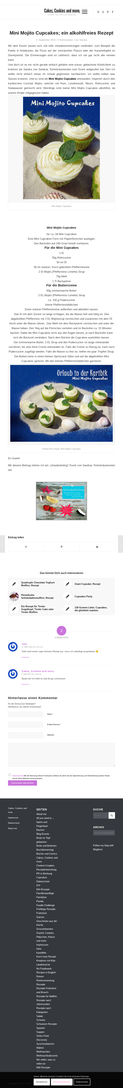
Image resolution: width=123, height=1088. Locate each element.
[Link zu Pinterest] (107, 12)
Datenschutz (17, 776)
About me (12, 828)
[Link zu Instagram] (98, 12)
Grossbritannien (44, 929)
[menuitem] (78, 12)
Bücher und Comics (46, 853)
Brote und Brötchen (46, 845)
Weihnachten (43, 1051)
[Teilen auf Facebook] (26, 547)
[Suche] (78, 12)
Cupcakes (41, 877)
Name (50, 714)
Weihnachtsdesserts (47, 1055)
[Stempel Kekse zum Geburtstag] (2, 544)
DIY (38, 885)
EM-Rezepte (43, 889)
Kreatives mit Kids (45, 960)
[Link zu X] (103, 12)
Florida (39, 901)
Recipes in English (46, 972)
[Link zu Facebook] (112, 12)
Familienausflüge (45, 893)
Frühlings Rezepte (45, 909)
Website (50, 735)
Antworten (25, 657)
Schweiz (40, 1020)
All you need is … (45, 818)
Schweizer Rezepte (46, 1024)
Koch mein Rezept (46, 956)
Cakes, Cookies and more (17, 810)
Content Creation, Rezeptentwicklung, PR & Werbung (46, 869)
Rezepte (40, 984)
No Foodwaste (44, 968)
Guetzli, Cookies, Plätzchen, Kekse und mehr (45, 937)
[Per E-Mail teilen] (97, 547)
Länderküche (43, 964)
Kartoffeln (41, 952)
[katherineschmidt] (61, 12)
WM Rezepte (43, 1067)
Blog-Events (42, 833)
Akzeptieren (42, 1082)
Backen (40, 829)
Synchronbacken (45, 1043)
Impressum (13, 817)
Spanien (40, 1028)
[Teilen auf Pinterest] (61, 547)
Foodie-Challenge (45, 905)
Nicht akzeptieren (61, 1082)
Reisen (40, 976)
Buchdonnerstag (44, 849)
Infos (38, 948)
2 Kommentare (65, 40)
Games (40, 917)
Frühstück (41, 913)
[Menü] (84, 12)
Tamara (83, 40)
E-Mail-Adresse (54, 724)
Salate (39, 1016)
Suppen (40, 1032)
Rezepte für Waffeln (46, 996)
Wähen (40, 1047)
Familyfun (41, 897)
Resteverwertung (45, 980)
